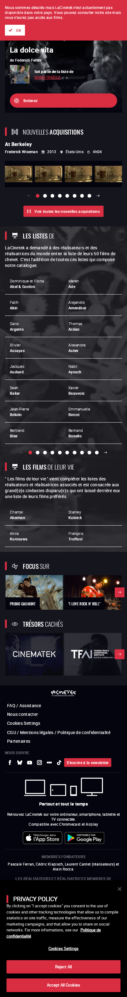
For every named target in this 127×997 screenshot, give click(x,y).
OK (18, 30)
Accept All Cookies (63, 985)
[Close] (119, 889)
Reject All (63, 966)
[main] (63, 938)
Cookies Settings (63, 948)
